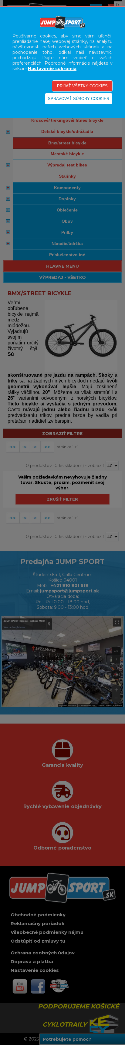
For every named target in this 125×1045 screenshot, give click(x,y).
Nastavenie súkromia (52, 68)
